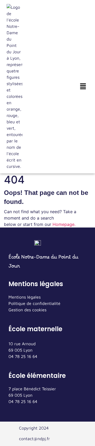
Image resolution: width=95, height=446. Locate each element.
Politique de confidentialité (34, 303)
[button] (83, 86)
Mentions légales (24, 297)
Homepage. (64, 224)
